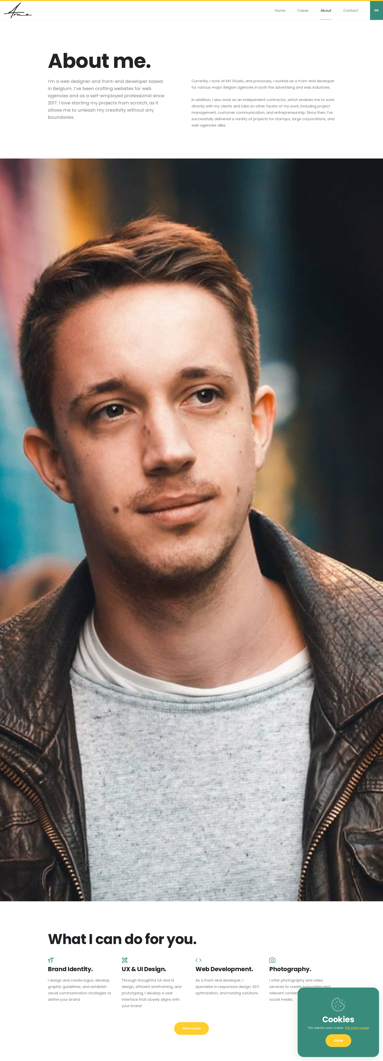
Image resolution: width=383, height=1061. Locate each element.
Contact (350, 10)
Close (338, 1040)
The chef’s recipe (357, 1028)
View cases (191, 1028)
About (326, 10)
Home (280, 10)
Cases (303, 10)
